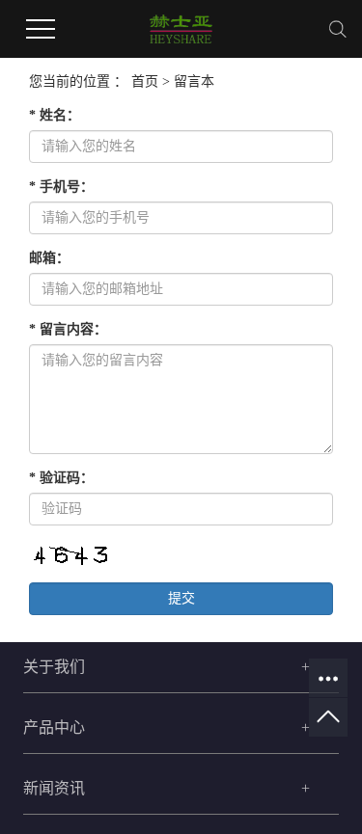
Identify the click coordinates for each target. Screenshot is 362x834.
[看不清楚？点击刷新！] (69, 556)
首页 (144, 81)
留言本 (194, 81)
